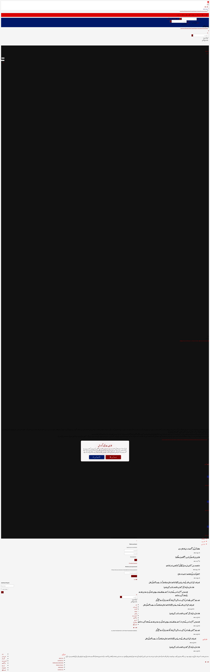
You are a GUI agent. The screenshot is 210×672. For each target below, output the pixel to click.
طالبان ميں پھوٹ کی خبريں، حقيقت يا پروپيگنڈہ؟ (187, 557)
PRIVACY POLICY (59, 665)
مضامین (198, 23)
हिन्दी (208, 4)
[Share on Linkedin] (182, 340)
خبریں (207, 53)
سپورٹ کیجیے (180, 15)
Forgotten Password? (133, 563)
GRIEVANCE (60, 667)
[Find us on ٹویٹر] (206, 7)
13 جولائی (206, 510)
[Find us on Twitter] (207, 662)
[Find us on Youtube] (205, 662)
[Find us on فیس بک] (207, 7)
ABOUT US (61, 658)
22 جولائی (206, 485)
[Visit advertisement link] (152, 426)
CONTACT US (60, 669)
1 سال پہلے (207, 51)
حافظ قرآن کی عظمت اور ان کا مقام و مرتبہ (189, 548)
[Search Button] (181, 19)
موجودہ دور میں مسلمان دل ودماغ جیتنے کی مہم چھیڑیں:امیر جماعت (183, 565)
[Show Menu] (208, 30)
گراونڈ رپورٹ (194, 15)
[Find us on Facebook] (208, 662)
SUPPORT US (60, 660)
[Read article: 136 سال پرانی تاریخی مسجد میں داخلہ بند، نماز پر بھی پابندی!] (105, 493)
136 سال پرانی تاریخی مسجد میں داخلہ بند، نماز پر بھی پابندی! (193, 506)
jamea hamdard (189, 439)
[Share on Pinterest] (181, 340)
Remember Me (133, 557)
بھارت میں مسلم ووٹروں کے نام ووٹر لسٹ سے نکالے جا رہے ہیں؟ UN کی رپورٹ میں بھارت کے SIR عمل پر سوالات (178, 531)
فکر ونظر (200, 15)
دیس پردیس (203, 15)
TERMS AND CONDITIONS (58, 663)
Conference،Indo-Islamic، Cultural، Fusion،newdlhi (176, 439)
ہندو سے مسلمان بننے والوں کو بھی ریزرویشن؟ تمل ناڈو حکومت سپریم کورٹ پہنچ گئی (178, 600)
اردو (208, 2)
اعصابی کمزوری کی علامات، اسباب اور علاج (189, 573)
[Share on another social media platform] (180, 340)
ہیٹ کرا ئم (184, 15)
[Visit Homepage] (194, 11)
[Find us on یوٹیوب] (205, 7)
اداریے (3, 665)
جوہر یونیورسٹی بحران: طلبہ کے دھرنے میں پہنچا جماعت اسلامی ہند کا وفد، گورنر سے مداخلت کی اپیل (183, 481)
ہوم (206, 15)
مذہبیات (188, 21)
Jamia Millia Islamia (196, 439)
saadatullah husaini (203, 439)
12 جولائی (206, 535)
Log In (135, 579)
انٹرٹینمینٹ (190, 15)
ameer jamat (164, 439)
